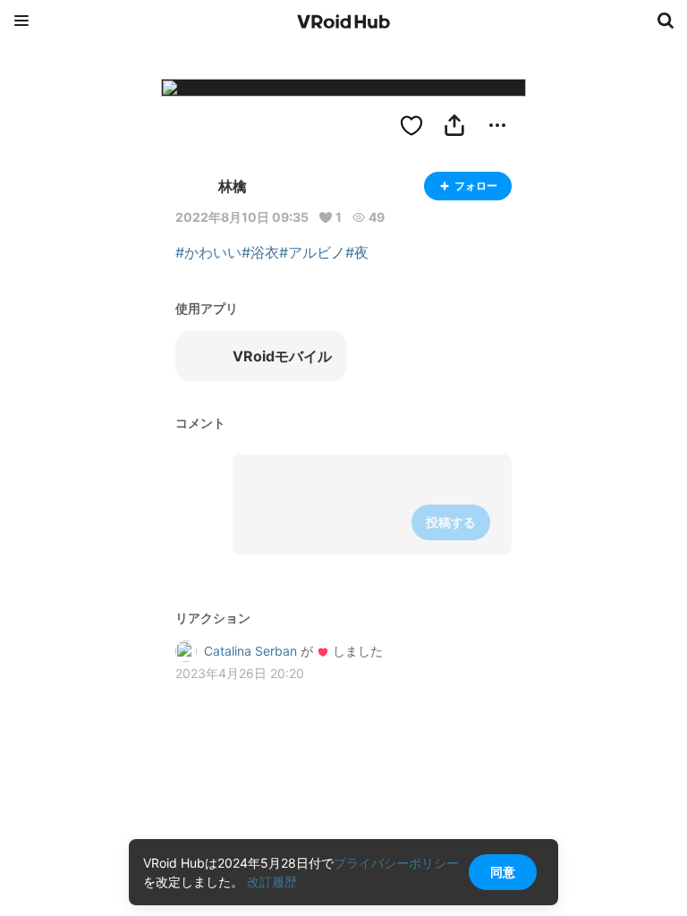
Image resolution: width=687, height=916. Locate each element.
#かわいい (208, 252)
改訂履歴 (272, 881)
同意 (502, 871)
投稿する (451, 522)
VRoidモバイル (282, 356)
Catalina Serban (250, 650)
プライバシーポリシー (396, 862)
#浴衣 (260, 252)
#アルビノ (312, 252)
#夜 (357, 252)
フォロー (475, 185)
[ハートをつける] (411, 125)
